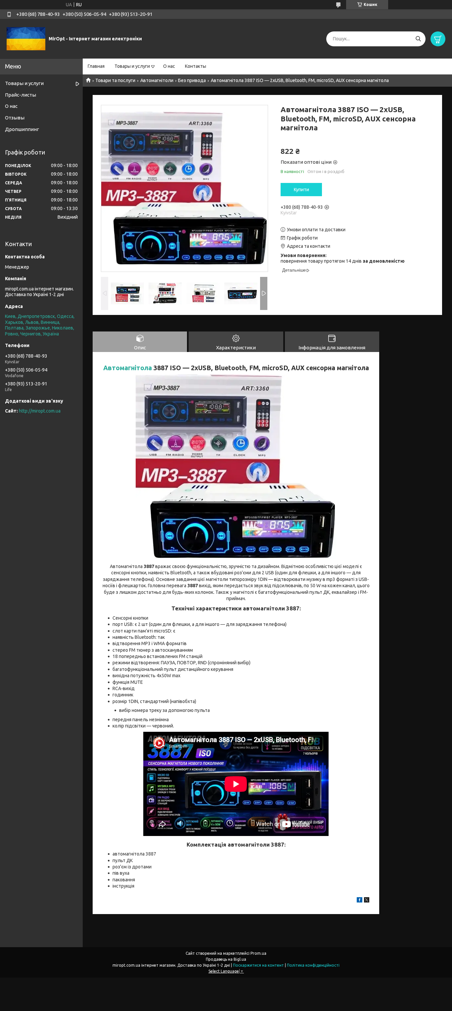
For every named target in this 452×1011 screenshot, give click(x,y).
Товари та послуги (115, 80)
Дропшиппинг (22, 129)
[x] (366, 900)
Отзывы (14, 117)
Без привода (192, 80)
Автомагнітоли (156, 80)
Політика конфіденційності (313, 965)
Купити (301, 189)
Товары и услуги (132, 66)
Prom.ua (258, 953)
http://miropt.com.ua (40, 411)
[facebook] (359, 900)
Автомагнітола (127, 368)
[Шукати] (418, 38)
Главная (96, 66)
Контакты (195, 66)
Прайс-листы (20, 95)
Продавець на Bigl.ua (226, 959)
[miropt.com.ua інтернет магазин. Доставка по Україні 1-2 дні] (26, 38)
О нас (169, 66)
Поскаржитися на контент (258, 965)
